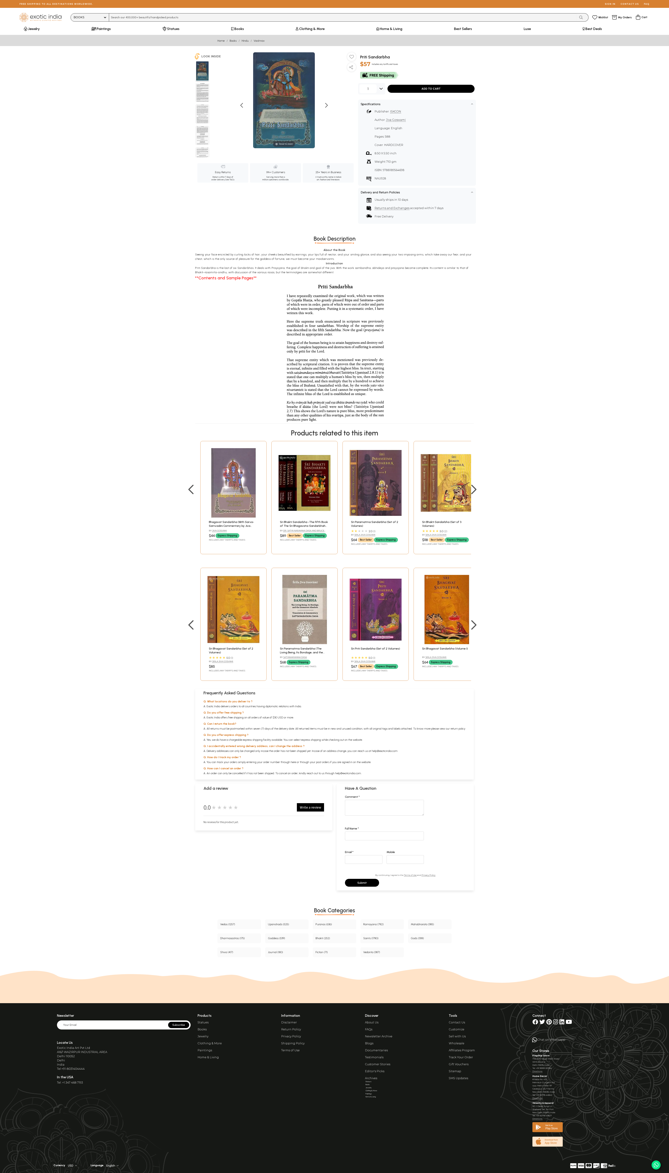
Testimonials (374, 1057)
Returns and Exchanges (392, 208)
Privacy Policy (428, 875)
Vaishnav (259, 40)
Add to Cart (431, 88)
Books (233, 40)
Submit (362, 882)
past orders (322, 762)
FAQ (646, 4)
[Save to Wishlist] (351, 58)
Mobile (391, 852)
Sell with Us (457, 1036)
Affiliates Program (462, 1050)
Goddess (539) (276, 938)
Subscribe (178, 1025)
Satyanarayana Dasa (295, 657)
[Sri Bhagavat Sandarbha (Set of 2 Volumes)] (233, 643)
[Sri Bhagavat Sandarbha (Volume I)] (447, 643)
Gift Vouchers (458, 1064)
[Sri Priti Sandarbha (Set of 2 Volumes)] (376, 643)
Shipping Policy (293, 1043)
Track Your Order (461, 1057)
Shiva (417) (226, 952)
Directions (537, 1071)
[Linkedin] (561, 1023)
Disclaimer (289, 1022)
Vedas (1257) (227, 924)
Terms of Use (410, 875)
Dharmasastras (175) (232, 938)
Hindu (245, 40)
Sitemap (455, 1071)
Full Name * (352, 828)
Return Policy (291, 1029)
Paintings (205, 1050)
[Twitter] (542, 1023)
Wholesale (456, 1043)
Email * (349, 852)
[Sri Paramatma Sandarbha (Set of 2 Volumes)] (376, 516)
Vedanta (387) (371, 952)
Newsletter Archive (378, 1036)
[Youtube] (569, 1023)
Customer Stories (377, 1064)
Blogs (369, 1043)
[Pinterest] (549, 1023)
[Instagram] (555, 1023)
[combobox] (343, 17)
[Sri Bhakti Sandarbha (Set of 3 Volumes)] (447, 516)
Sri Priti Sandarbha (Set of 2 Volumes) (375, 648)
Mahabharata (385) (422, 924)
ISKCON (395, 111)
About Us (371, 1022)
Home (221, 40)
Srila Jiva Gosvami (364, 534)
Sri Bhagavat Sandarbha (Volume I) (445, 648)
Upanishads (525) (278, 924)
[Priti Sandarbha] (202, 71)
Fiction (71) (322, 952)
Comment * (352, 796)
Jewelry (203, 1036)
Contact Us (457, 1022)
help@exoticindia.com (385, 751)
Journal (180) (275, 952)
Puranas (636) (324, 924)
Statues (203, 1022)
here (293, 762)
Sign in (610, 4)
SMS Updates (458, 1078)
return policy (458, 728)
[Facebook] (535, 1023)
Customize (456, 1029)
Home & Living (208, 1057)
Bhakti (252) (323, 938)
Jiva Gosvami (219, 530)
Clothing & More (210, 1043)
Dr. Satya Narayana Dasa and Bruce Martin (302, 532)
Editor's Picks (374, 1071)
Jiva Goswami (396, 120)
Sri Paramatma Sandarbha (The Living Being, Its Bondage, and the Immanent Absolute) (301, 652)
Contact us (630, 4)
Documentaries (376, 1050)
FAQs (368, 1029)
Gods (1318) (417, 938)
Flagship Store (541, 1055)
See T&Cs (229, 179)
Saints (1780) (370, 938)
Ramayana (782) (373, 924)
